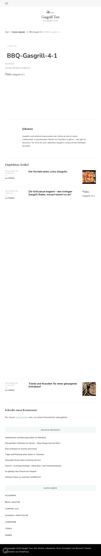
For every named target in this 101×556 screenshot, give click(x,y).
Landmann (10, 522)
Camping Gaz (12, 509)
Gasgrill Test (50, 16)
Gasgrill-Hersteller (16, 515)
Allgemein (10, 178)
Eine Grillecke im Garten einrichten (21, 449)
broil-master (18, 31)
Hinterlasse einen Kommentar (17, 68)
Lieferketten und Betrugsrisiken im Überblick (25, 437)
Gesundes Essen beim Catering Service (23, 460)
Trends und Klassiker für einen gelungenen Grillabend (52, 385)
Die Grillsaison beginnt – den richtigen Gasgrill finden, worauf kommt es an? (50, 193)
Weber (8, 535)
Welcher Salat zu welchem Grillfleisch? (23, 477)
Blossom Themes (83, 548)
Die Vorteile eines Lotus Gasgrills (47, 171)
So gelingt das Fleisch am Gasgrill (20, 471)
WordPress (24, 551)
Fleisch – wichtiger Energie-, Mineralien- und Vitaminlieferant (33, 465)
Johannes (9, 63)
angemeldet (22, 417)
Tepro (8, 528)
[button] (5, 550)
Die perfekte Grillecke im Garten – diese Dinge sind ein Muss (32, 443)
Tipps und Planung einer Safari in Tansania (24, 454)
